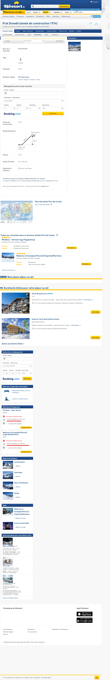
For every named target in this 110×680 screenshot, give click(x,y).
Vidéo (29, 34)
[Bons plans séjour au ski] (95, 16)
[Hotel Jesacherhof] (8, 542)
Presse (5, 634)
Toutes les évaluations (8, 270)
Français (95, 2)
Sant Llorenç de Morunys (31, 181)
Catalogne (32, 79)
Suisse (5, 412)
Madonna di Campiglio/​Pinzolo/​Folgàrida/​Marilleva (15, 433)
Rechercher (53, 113)
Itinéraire (71, 31)
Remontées (55, 16)
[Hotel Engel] (8, 561)
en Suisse (23, 242)
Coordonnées (7, 629)
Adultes (6, 105)
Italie (4, 437)
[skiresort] (15, 5)
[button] (12, 114)
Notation (17, 31)
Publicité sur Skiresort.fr (60, 629)
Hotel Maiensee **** (9, 584)
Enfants (19, 105)
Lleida (38, 79)
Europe (20, 79)
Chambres (32, 105)
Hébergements (65, 16)
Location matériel (52, 31)
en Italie (37, 258)
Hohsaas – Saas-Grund (12, 410)
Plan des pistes (19, 34)
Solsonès (49, 181)
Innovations (55, 34)
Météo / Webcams (28, 31)
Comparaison (30, 16)
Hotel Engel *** (7, 566)
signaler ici (44, 186)
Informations (88, 300)
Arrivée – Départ (9, 90)
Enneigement (40, 16)
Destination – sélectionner (12, 97)
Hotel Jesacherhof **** (10, 546)
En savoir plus (46, 677)
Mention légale (8, 632)
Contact (79, 31)
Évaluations (20, 16)
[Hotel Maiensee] (8, 579)
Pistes (46, 34)
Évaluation (71, 248)
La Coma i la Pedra (9, 181)
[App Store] (84, 616)
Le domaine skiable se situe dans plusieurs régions (84, 9)
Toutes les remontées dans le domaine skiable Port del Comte (28, 235)
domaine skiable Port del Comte (38, 26)
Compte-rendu (25, 427)
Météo (48, 16)
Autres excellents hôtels (12, 344)
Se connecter (32, 632)
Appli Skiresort (83, 608)
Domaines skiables (9, 16)
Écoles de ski (63, 31)
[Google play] (84, 622)
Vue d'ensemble (7, 34)
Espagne (26, 79)
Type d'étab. (45, 105)
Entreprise (31, 629)
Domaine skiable (8, 31)
